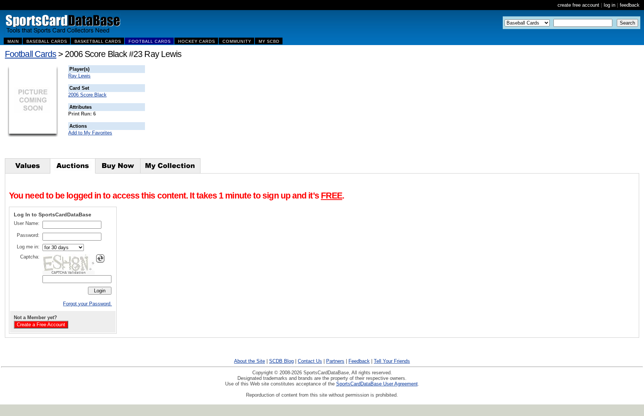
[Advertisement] (280, 111)
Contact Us (310, 361)
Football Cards (30, 54)
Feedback (359, 361)
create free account (578, 5)
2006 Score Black (87, 95)
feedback (630, 5)
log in (609, 5)
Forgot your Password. (87, 304)
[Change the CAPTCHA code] (100, 258)
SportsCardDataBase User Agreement (377, 384)
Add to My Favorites (90, 133)
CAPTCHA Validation (68, 272)
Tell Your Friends (392, 361)
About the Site (249, 361)
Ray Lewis (79, 76)
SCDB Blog (281, 361)
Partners (335, 361)
